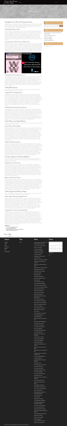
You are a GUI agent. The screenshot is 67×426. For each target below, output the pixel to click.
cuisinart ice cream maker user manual (40, 259)
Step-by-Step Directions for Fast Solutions (10, 2)
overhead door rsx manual (38, 252)
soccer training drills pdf (10, 228)
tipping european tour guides (39, 309)
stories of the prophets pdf (38, 340)
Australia (6, 242)
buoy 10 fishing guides (37, 316)
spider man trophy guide (38, 328)
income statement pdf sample (39, 338)
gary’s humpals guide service (39, 314)
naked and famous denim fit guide (39, 408)
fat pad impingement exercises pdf (40, 364)
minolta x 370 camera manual (39, 292)
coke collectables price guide (39, 281)
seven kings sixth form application (40, 330)
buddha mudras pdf (37, 274)
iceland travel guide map (38, 332)
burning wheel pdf (37, 396)
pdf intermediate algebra (38, 342)
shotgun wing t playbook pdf (48, 40)
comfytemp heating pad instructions (40, 413)
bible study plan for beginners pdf (39, 386)
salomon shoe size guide (38, 415)
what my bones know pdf (38, 390)
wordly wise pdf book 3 (38, 358)
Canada (6, 243)
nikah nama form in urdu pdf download (40, 267)
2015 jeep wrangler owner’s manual (40, 313)
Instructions (7, 246)
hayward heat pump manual (38, 276)
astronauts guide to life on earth (39, 420)
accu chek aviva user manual (38, 323)
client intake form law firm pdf (39, 326)
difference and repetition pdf (11, 230)
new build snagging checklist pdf (39, 400)
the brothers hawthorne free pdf (39, 278)
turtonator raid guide (37, 254)
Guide (6, 245)
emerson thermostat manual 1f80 (39, 283)
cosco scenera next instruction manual (40, 287)
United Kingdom (7, 251)
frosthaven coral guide (48, 37)
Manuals (6, 248)
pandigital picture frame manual (39, 256)
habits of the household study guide (40, 321)
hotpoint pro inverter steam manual (40, 302)
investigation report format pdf (39, 271)
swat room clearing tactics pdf (11, 227)
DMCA (20, 2)
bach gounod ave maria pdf (38, 398)
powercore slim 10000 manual (39, 380)
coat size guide (36, 311)
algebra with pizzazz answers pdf (39, 307)
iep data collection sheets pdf (39, 325)
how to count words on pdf (38, 368)
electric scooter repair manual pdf (40, 388)
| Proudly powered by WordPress (23, 424)
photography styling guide (38, 294)
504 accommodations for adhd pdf (39, 300)
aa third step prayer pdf (38, 395)
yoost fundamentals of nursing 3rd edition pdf (14, 229)
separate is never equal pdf (38, 417)
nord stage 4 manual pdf (48, 38)
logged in (10, 236)
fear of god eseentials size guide (39, 373)
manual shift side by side (38, 375)
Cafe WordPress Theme (8, 424)
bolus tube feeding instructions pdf (40, 304)
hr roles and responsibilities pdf (39, 356)
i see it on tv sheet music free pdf (49, 35)
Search (46, 22)
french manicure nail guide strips (39, 405)
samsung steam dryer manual (39, 288)
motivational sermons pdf (38, 290)
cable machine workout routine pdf (40, 285)
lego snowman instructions (38, 366)
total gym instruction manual (39, 269)
